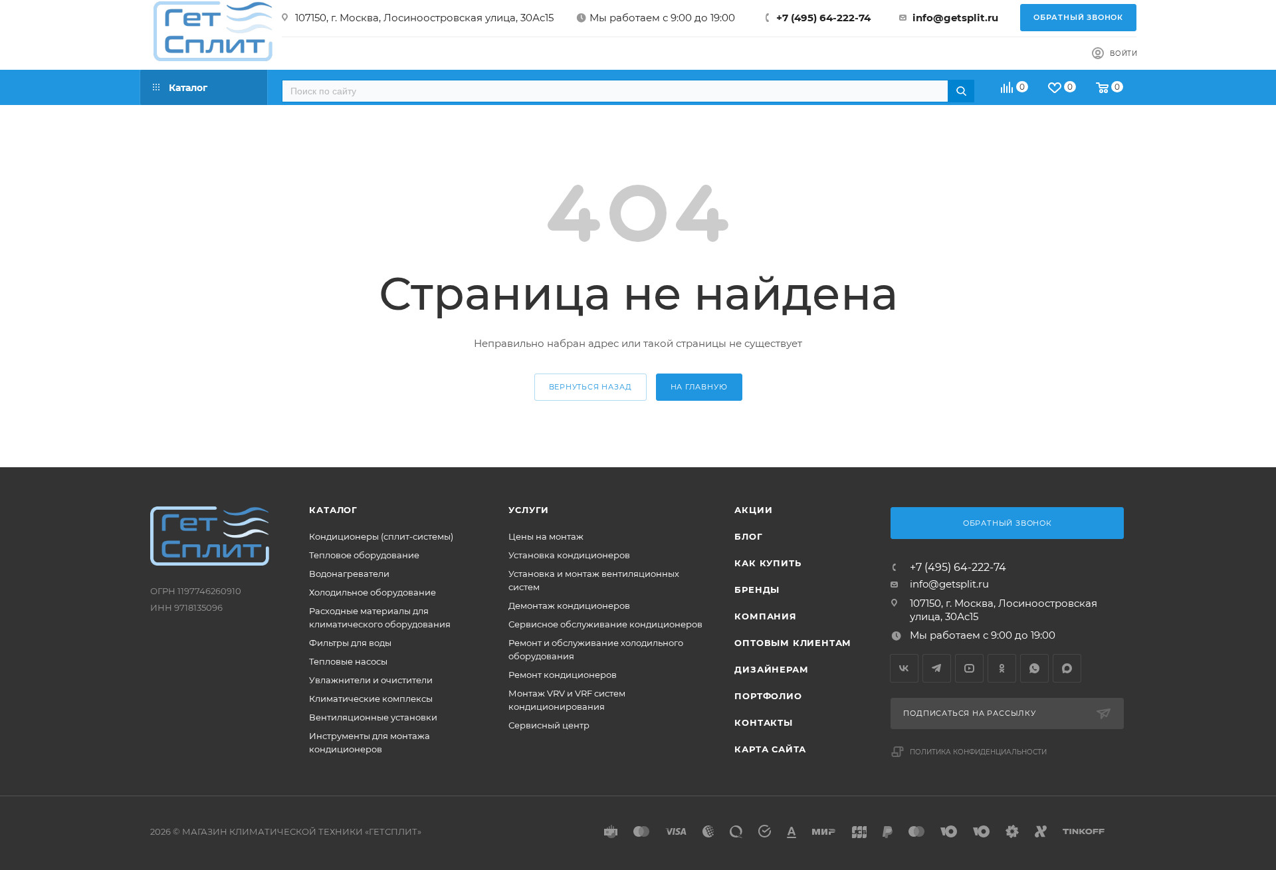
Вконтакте (904, 668)
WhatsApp (1034, 668)
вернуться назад (590, 386)
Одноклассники (1002, 668)
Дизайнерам (771, 669)
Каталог (333, 509)
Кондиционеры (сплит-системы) (381, 536)
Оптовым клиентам (792, 642)
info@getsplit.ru (955, 17)
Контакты (763, 722)
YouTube (969, 668)
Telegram (936, 668)
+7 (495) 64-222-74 (823, 17)
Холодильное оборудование (372, 592)
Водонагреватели (349, 573)
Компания (765, 616)
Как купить (767, 563)
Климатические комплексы (371, 698)
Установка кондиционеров (569, 555)
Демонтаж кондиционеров (569, 605)
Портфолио (767, 696)
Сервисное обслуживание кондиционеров (605, 624)
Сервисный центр (548, 725)
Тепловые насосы (348, 661)
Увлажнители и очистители (371, 680)
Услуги (528, 509)
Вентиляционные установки (373, 717)
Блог (748, 536)
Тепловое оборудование (364, 555)
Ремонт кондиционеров (562, 674)
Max (1067, 668)
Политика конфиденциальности (978, 752)
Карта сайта (770, 749)
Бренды (757, 589)
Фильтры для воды (350, 642)
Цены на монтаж (546, 536)
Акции (753, 509)
